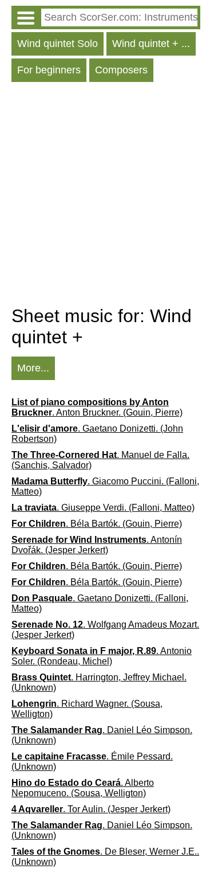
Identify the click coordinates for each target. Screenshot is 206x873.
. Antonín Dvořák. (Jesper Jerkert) (96, 545)
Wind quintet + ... (151, 43)
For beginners (49, 70)
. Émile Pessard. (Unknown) (92, 761)
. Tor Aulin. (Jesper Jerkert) (91, 809)
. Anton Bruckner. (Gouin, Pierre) (97, 407)
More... (33, 368)
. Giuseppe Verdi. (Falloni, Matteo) (103, 507)
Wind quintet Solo (57, 43)
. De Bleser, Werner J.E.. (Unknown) (105, 857)
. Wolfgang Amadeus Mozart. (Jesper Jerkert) (105, 630)
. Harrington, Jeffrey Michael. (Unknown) (99, 682)
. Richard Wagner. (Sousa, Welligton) (87, 709)
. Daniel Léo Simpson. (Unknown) (101, 735)
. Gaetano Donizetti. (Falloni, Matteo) (99, 603)
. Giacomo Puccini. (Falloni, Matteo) (105, 486)
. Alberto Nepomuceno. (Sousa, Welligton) (82, 788)
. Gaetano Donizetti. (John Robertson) (97, 434)
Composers (121, 70)
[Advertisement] (103, 196)
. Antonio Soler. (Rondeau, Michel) (101, 656)
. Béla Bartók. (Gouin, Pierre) (96, 524)
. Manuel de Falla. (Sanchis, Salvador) (100, 460)
